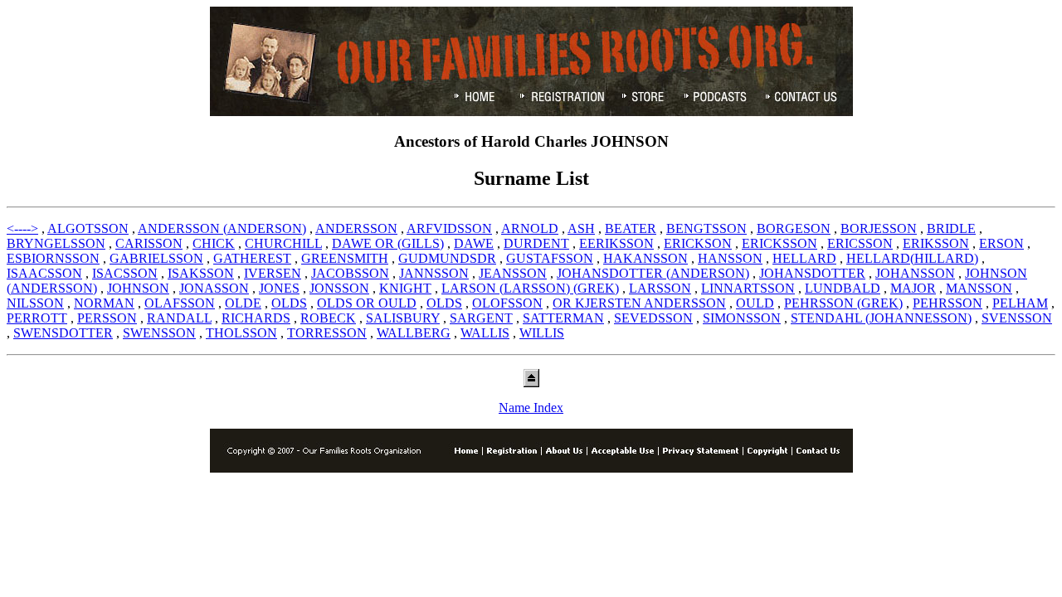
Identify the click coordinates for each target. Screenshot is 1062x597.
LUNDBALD (842, 288)
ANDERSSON (356, 228)
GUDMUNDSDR (447, 258)
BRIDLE (951, 228)
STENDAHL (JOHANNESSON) (881, 318)
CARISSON (149, 243)
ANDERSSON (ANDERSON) (222, 228)
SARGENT (481, 318)
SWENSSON (159, 333)
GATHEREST (252, 258)
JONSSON (339, 288)
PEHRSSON (947, 303)
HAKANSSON (645, 258)
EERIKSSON (616, 243)
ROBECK (328, 318)
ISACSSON (125, 273)
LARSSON (660, 288)
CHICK (213, 243)
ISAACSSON (44, 273)
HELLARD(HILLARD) (912, 258)
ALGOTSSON (88, 228)
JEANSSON (513, 273)
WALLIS (484, 333)
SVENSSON (1017, 318)
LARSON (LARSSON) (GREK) (530, 288)
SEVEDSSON (653, 318)
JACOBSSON (350, 273)
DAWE (474, 243)
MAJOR (913, 288)
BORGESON (794, 228)
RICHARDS (256, 318)
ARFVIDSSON (449, 228)
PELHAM (1020, 303)
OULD (755, 303)
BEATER (630, 228)
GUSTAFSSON (549, 258)
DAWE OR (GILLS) (388, 243)
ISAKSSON (201, 273)
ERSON (1001, 243)
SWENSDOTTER (63, 333)
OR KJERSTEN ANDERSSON (639, 303)
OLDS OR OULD (367, 303)
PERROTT (37, 318)
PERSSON (107, 318)
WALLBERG (414, 333)
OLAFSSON (179, 303)
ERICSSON (860, 243)
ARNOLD (529, 228)
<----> (22, 228)
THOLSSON (241, 333)
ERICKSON (698, 243)
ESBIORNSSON (53, 258)
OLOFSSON (507, 303)
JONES (279, 288)
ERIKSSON (936, 243)
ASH (581, 228)
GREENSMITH (344, 258)
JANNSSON (434, 273)
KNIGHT (405, 288)
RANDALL (179, 318)
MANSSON (979, 288)
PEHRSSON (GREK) (843, 303)
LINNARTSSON (748, 288)
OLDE (243, 303)
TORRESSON (327, 333)
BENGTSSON (706, 228)
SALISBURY (403, 318)
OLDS (289, 303)
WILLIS (541, 333)
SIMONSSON (742, 318)
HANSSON (730, 258)
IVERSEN (272, 273)
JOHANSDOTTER (812, 273)
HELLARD (804, 258)
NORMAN (104, 303)
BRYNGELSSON (56, 243)
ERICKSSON (779, 243)
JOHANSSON (915, 273)
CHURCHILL (283, 243)
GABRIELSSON (156, 258)
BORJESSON (878, 228)
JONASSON (214, 288)
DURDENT (536, 243)
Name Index (531, 407)
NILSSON (35, 303)
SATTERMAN (563, 318)
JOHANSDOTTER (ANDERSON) (653, 273)
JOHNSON (138, 288)
